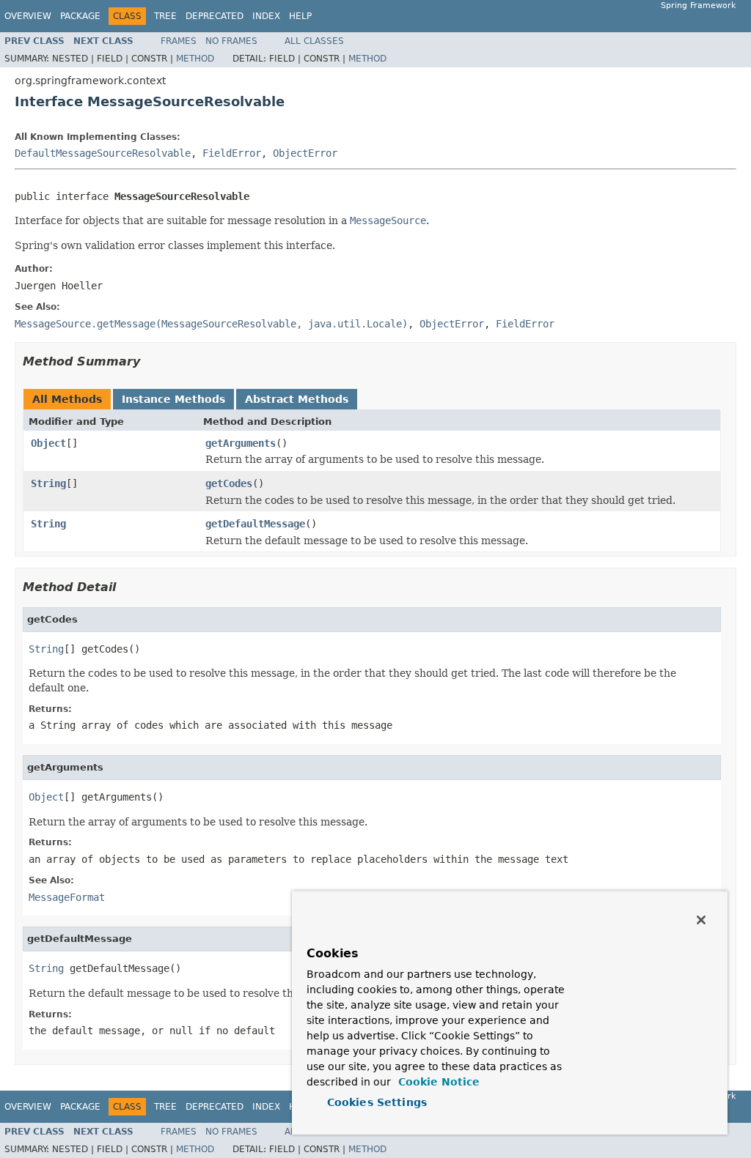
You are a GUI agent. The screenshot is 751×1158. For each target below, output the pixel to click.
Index (266, 16)
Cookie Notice (437, 1082)
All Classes (314, 41)
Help (300, 16)
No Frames (231, 41)
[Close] (701, 920)
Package (80, 16)
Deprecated (214, 16)
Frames (179, 41)
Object (48, 443)
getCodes (228, 483)
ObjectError (305, 153)
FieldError (231, 153)
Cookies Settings (377, 1102)
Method (195, 58)
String (48, 483)
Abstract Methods (296, 399)
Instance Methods (173, 399)
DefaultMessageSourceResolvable (103, 153)
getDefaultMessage (255, 524)
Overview (27, 16)
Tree (165, 16)
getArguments (240, 443)
